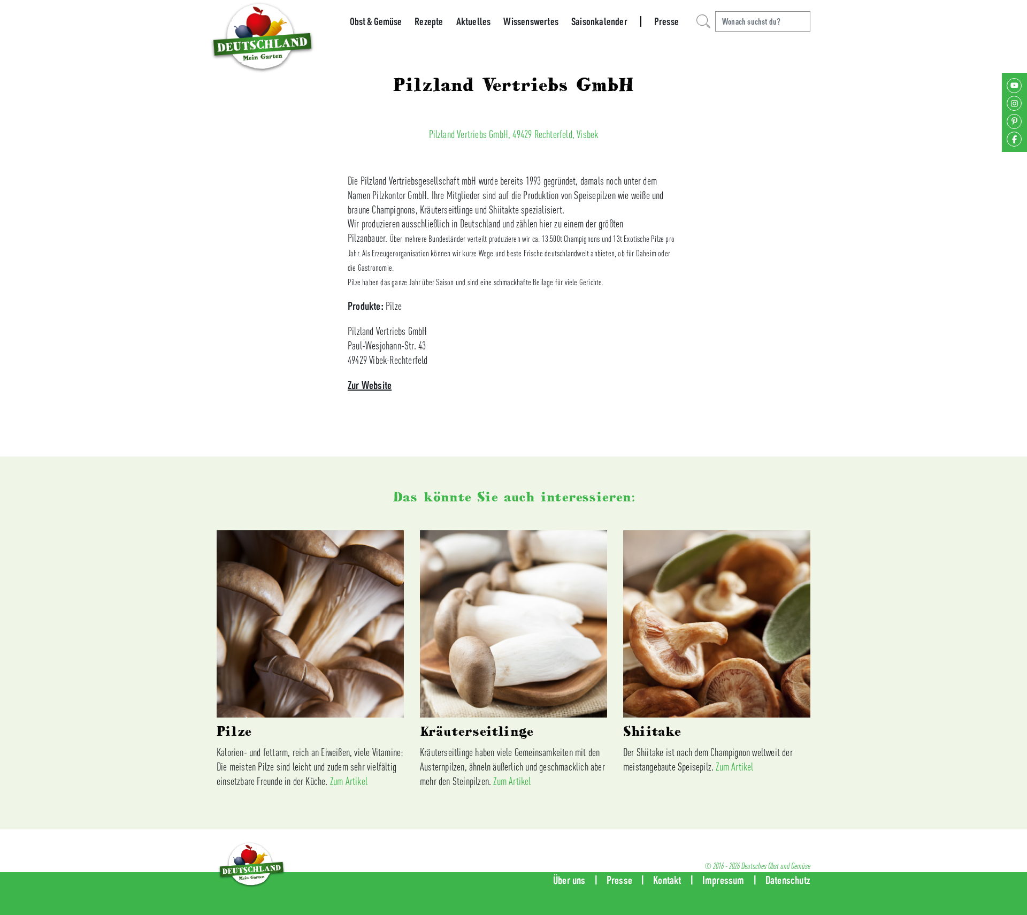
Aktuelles (473, 21)
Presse (666, 21)
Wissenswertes (530, 21)
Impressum (723, 880)
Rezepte (429, 21)
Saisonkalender (599, 21)
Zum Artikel (348, 781)
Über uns (569, 880)
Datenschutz (787, 880)
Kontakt (667, 880)
